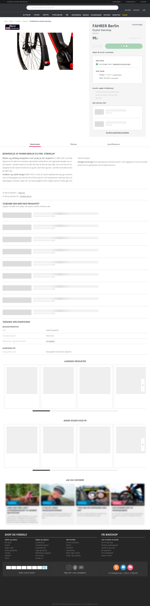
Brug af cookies (106, 555)
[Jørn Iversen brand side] (125, 592)
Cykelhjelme (57, 15)
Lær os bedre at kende (109, 540)
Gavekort (8, 555)
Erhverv (107, 15)
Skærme (25, 21)
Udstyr (46, 15)
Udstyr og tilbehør (11, 550)
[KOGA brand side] (105, 584)
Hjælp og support (42, 540)
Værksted (116, 15)
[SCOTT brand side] (85, 584)
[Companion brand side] (24, 592)
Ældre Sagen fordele (73, 553)
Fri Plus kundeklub (72, 542)
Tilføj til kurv (123, 46)
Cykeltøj (7, 553)
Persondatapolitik (107, 553)
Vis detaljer (50, 341)
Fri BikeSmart (96, 15)
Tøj (67, 15)
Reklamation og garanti (43, 553)
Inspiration (76, 15)
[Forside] (12, 8)
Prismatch (69, 548)
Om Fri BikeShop (107, 542)
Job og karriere (106, 550)
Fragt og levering (41, 550)
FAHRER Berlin (105, 25)
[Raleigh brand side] (105, 592)
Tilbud (124, 15)
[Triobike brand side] (85, 592)
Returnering (39, 555)
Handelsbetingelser (42, 545)
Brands (86, 15)
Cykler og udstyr (11, 540)
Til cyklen (18, 21)
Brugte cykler (9, 548)
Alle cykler (8, 542)
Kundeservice (40, 542)
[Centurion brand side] (125, 584)
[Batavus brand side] (24, 584)
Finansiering (70, 550)
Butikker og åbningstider (109, 545)
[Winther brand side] (65, 584)
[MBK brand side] (44, 584)
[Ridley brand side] (44, 592)
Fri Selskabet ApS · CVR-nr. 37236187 (123, 573)
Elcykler (26, 15)
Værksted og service (108, 548)
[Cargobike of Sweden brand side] (65, 592)
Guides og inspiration (73, 555)
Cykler (36, 15)
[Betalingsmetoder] (24, 567)
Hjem (5, 21)
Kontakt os (39, 558)
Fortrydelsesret (40, 548)
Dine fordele (70, 540)
